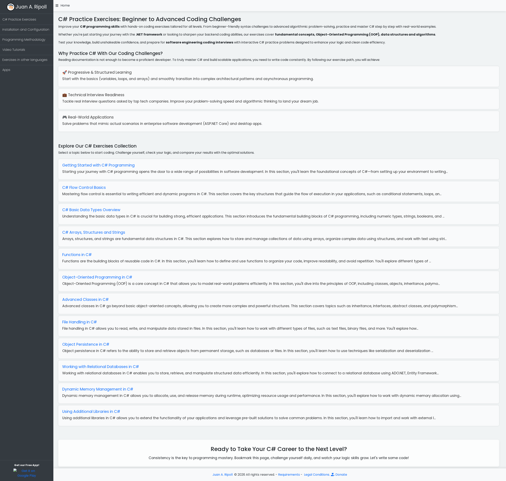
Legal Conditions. (316, 474)
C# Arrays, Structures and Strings (93, 232)
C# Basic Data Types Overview (91, 210)
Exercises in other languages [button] (24, 59)
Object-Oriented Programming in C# (97, 277)
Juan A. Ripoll (31, 7)
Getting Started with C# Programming (98, 165)
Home (65, 5)
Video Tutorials (13, 49)
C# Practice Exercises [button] (19, 19)
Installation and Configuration (25, 29)
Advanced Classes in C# (85, 299)
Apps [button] (6, 70)
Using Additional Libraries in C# (91, 411)
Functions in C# (77, 254)
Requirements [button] (289, 474)
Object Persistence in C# (85, 344)
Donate (341, 474)
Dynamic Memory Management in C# (97, 389)
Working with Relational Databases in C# (100, 366)
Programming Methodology (23, 39)
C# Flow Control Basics (84, 187)
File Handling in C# (79, 322)
